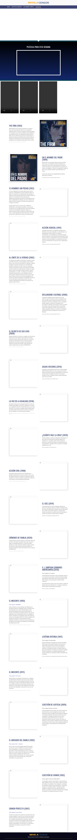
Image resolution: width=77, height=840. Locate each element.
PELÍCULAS (38, 6)
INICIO (8, 6)
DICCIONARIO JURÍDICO (29, 6)
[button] (73, 7)
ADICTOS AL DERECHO (17, 6)
